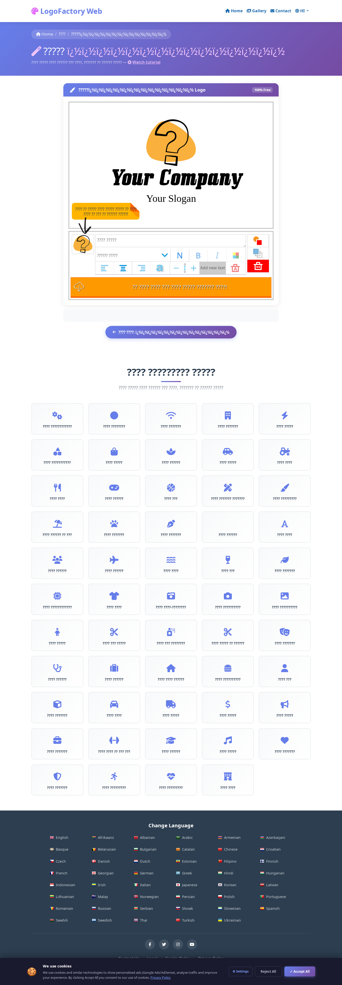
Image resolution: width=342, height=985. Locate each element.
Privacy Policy (160, 977)
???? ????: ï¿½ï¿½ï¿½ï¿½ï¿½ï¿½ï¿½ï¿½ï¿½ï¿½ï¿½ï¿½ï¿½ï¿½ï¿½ (173, 332)
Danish (104, 861)
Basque (62, 849)
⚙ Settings (241, 971)
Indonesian (65, 884)
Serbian (146, 908)
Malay (103, 896)
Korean (230, 884)
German (146, 873)
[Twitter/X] (164, 944)
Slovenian (232, 908)
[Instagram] (178, 944)
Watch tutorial (146, 62)
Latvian (272, 884)
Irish (102, 884)
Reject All (268, 971)
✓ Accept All (300, 971)
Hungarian (275, 873)
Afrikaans (106, 837)
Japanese (189, 884)
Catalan (188, 849)
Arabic (187, 837)
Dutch (145, 861)
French (61, 873)
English (62, 837)
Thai (143, 920)
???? (62, 34)
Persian (188, 896)
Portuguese (276, 896)
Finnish (272, 861)
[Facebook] (150, 944)
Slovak (187, 908)
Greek (187, 873)
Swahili (62, 920)
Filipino (230, 861)
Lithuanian (65, 896)
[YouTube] (192, 944)
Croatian (273, 849)
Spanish (273, 908)
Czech (61, 861)
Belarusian (107, 849)
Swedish (105, 920)
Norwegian (149, 896)
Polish (229, 896)
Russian (104, 908)
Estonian (189, 861)
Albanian (147, 837)
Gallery (259, 11)
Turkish (188, 920)
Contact (283, 11)
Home (237, 11)
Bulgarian (148, 849)
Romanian (64, 908)
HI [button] (303, 11)
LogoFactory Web (70, 11)
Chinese (231, 849)
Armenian (232, 837)
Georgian (106, 873)
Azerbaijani (275, 837)
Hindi (228, 873)
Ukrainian (232, 920)
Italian (145, 884)
